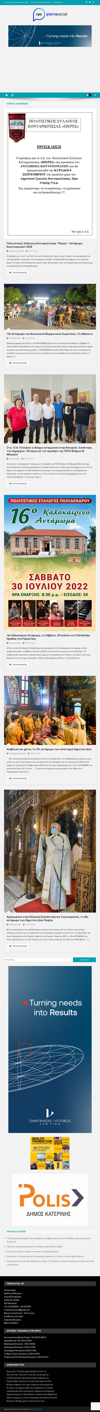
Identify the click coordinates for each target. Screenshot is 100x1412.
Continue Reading (19, 273)
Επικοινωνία (58, 2)
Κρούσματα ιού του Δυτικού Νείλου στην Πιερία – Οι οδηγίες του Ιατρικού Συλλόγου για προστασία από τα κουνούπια (50, 1263)
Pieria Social (33, 251)
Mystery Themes (36, 1409)
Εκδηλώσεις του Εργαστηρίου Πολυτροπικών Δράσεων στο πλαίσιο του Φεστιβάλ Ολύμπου (45, 1256)
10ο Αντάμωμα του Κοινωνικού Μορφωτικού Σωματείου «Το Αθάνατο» (50, 333)
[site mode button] (89, 95)
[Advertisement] (50, 70)
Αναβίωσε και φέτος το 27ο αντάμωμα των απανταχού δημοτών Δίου (49, 749)
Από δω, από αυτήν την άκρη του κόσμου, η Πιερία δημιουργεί (32, 1252)
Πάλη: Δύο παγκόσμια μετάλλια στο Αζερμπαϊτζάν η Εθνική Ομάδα (34, 1247)
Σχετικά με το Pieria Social (41, 2)
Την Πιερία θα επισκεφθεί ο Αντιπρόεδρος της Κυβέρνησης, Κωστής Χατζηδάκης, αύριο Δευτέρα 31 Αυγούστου (49, 1240)
